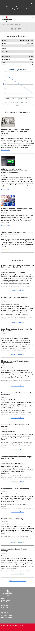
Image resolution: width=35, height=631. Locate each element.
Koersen (7, 24)
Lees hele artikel (5, 150)
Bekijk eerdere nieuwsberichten (17, 581)
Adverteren (4, 607)
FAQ (2, 598)
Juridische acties (5, 600)
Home (2, 24)
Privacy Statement (6, 602)
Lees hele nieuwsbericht (17, 290)
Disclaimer (4, 609)
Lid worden (4, 605)
